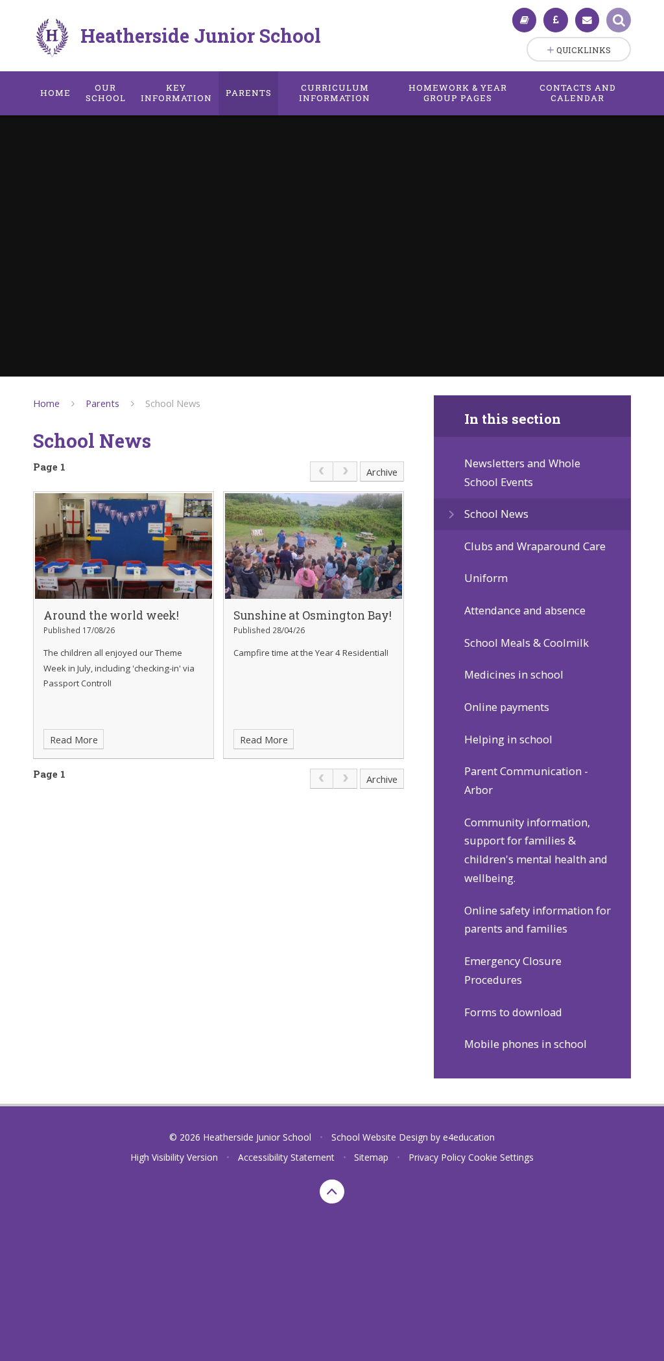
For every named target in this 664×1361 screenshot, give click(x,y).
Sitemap (371, 1157)
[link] (322, 471)
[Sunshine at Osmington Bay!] (313, 546)
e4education (469, 1137)
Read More (74, 739)
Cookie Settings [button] (501, 1157)
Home (46, 403)
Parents (102, 403)
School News (172, 403)
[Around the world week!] (123, 546)
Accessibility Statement (286, 1157)
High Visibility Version (174, 1157)
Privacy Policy (437, 1157)
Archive (381, 471)
